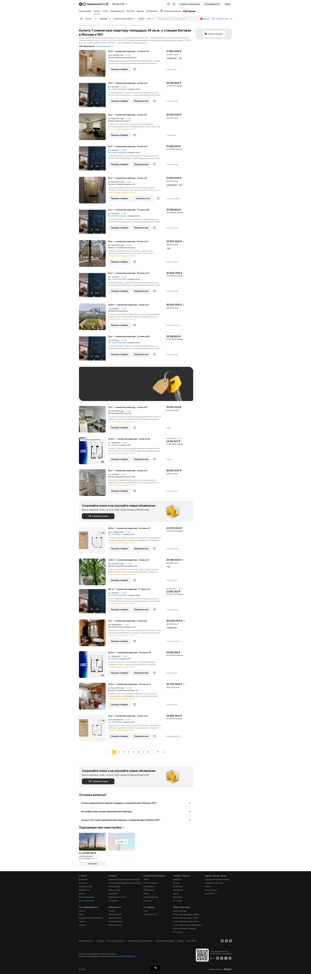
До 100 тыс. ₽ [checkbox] (138, 387)
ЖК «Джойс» (113, 445)
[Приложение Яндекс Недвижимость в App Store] (217, 958)
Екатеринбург (149, 890)
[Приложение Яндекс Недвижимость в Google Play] (221, 958)
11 (158, 752)
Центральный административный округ (124, 879)
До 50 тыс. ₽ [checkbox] (105, 387)
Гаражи (82, 921)
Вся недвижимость (86, 941)
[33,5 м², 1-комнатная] (93, 541)
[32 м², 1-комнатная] (93, 729)
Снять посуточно (150, 914)
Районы (208, 886)
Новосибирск (148, 886)
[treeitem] (86, 11)
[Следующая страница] (164, 752)
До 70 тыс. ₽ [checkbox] (121, 387)
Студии (111, 911)
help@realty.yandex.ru (127, 956)
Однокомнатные (115, 925)
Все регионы (210, 894)
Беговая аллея (120, 311)
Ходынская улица (121, 121)
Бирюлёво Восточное (117, 897)
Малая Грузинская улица (124, 58)
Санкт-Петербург (150, 883)
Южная (82, 894)
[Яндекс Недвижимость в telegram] (230, 940)
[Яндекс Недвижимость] (94, 4)
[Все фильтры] (81, 18)
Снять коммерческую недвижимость (187, 925)
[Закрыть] (231, 19)
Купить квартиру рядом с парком (186, 914)
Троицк (176, 894)
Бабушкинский (114, 890)
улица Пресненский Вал (124, 566)
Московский (178, 890)
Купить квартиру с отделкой (184, 928)
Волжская (83, 883)
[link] (227, 4)
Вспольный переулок (123, 627)
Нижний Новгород (150, 897)
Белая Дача (113, 894)
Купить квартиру (179, 911)
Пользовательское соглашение (140, 941)
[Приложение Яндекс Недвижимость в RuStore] (230, 958)
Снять (145, 911)
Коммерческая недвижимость (91, 918)
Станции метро (211, 890)
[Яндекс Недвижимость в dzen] (226, 940)
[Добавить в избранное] (135, 69)
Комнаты (82, 925)
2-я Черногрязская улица (124, 248)
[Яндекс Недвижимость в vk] (222, 940)
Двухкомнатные (115, 918)
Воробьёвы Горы (85, 886)
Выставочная (84, 890)
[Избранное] (168, 4)
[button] (174, 4)
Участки (82, 911)
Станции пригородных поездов (217, 879)
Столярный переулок (123, 184)
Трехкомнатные (115, 914)
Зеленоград (177, 886)
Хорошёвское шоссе (123, 477)
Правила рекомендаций (164, 941)
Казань (146, 894)
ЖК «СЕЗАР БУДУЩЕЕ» (117, 89)
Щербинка (177, 879)
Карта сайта (191, 941)
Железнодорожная (86, 897)
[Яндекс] (228, 969)
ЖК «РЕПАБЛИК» (115, 534)
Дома (81, 914)
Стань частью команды (116, 941)
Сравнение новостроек (214, 883)
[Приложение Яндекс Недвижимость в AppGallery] (225, 958)
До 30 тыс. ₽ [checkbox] (89, 387)
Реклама (100, 941)
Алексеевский (114, 886)
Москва (111, 58)
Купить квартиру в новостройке (186, 921)
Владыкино (83, 879)
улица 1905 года (121, 413)
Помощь (180, 941)
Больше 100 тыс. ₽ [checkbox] (92, 394)
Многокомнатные (116, 921)
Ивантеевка (178, 897)
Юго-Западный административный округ (125, 883)
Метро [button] (206, 19)
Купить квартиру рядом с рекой (185, 918)
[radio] (119, 752)
